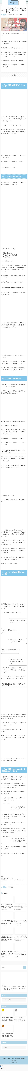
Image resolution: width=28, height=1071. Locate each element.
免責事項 (23, 1058)
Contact (12, 1058)
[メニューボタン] (1, 1)
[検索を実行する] (24, 967)
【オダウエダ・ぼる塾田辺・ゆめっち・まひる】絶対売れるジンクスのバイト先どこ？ (18, 807)
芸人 (4, 14)
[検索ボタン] (27, 1)
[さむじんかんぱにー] (14, 3)
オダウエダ (10, 887)
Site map (8, 1058)
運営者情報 (14, 1060)
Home (4, 1058)
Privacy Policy (17, 1058)
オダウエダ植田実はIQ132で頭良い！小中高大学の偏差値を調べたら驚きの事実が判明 (18, 840)
